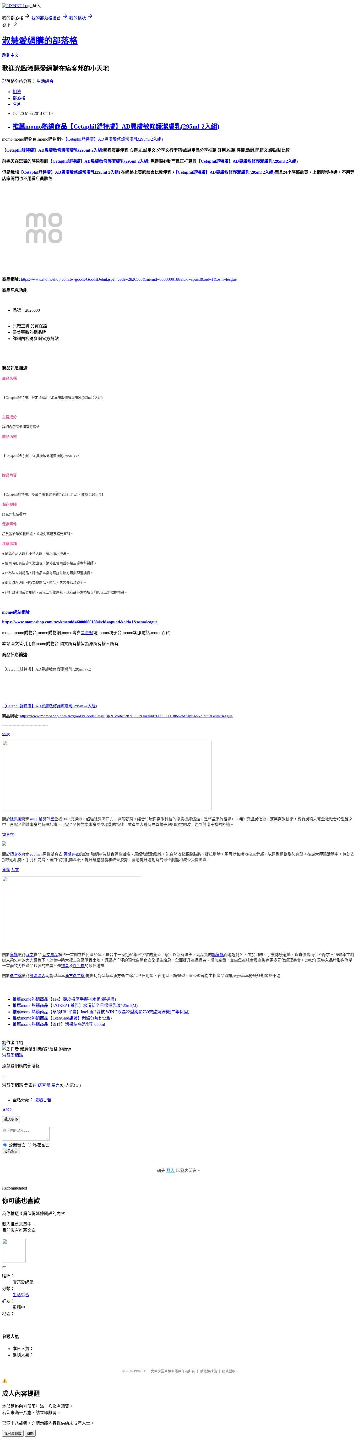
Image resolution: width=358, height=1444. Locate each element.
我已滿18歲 (12, 1434)
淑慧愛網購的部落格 (40, 40)
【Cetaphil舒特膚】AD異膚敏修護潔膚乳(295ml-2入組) (113, 139)
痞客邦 (44, 1085)
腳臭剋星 (46, 819)
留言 (55, 1085)
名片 (17, 104)
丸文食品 (50, 955)
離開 (30, 1434)
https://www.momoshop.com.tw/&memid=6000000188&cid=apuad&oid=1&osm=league (80, 622)
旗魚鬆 (218, 955)
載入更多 (11, 1119)
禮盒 (65, 966)
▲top (7, 1109)
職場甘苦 (43, 1100)
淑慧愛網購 (12, 1055)
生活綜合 (45, 81)
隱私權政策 (208, 1371)
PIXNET (140, 1371)
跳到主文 (10, 55)
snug (6, 734)
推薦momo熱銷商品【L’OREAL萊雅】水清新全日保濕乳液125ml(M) (75, 1005)
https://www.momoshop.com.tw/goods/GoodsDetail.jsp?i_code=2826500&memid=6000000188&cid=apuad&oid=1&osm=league (129, 279)
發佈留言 (11, 1151)
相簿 (17, 91)
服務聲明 (229, 1371)
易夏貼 (87, 632)
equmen (36, 854)
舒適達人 (37, 976)
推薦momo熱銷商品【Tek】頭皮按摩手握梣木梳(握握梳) (64, 999)
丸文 (15, 870)
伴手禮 (79, 966)
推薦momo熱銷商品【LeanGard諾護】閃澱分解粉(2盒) (62, 1018)
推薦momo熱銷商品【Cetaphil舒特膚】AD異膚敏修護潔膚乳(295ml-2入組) (116, 126)
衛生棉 (16, 976)
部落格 (19, 98)
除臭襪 (16, 819)
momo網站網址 (16, 612)
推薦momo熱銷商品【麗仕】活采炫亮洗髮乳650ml (59, 1024)
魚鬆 (6, 870)
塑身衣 (8, 834)
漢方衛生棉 (75, 976)
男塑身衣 (71, 854)
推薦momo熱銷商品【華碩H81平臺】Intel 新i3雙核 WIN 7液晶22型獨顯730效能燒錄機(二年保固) (101, 1012)
